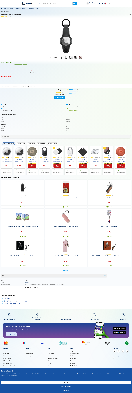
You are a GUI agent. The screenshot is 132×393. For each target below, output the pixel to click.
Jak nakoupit (28, 355)
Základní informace (52, 355)
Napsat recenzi (60, 97)
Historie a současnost (53, 358)
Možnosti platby (7, 353)
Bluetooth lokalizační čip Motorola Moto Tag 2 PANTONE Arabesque (120, 160)
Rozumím (66, 382)
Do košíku (24, 206)
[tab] (2, 86)
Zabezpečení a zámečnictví (21, 8)
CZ (115, 357)
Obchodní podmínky (8, 363)
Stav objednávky (29, 351)
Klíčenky (37, 8)
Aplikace (50, 368)
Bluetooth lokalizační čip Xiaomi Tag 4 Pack (95, 160)
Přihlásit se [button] (91, 4)
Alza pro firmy (73, 351)
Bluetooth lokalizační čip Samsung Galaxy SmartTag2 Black (45, 160)
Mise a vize (50, 360)
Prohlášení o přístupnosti (9, 365)
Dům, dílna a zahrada (8, 8)
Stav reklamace (29, 353)
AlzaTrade (72, 363)
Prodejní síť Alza (7, 358)
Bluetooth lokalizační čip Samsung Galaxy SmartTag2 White (70, 160)
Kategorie (4, 275)
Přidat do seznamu (6, 76)
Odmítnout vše (66, 390)
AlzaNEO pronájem (74, 353)
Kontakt (49, 351)
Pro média (50, 365)
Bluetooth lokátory (7, 172)
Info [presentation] (3, 86)
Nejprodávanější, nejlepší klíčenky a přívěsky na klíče (15, 301)
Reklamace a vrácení (8, 355)
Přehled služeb (6, 368)
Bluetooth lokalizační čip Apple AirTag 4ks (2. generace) (19, 160)
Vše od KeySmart (5, 11)
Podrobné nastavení (66, 386)
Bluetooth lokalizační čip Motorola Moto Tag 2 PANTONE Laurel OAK (32, 160)
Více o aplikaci (10, 334)
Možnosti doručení (7, 351)
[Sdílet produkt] (130, 14)
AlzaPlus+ (72, 355)
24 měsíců (27, 282)
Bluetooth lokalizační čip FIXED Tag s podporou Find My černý (82, 160)
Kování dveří (31, 8)
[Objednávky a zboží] (99, 3)
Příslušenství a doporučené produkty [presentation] (29, 86)
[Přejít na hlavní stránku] (27, 3)
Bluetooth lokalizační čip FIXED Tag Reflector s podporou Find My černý (108, 160)
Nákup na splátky (7, 360)
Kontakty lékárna (51, 353)
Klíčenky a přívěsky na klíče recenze (12, 303)
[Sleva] (54, 148)
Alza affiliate (73, 358)
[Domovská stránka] (1, 8)
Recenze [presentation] (7, 86)
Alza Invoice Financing (75, 365)
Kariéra (49, 363)
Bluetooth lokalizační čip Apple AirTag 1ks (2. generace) (6, 160)
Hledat (74, 3)
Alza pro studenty (74, 360)
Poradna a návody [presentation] (15, 86)
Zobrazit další (65, 270)
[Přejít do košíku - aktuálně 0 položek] (109, 3)
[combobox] (55, 3)
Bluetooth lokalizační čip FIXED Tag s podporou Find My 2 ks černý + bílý (57, 160)
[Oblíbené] (102, 3)
